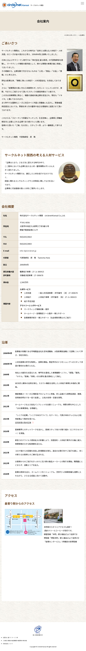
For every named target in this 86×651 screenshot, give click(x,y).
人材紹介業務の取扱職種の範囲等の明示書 (15, 640)
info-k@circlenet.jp (28, 250)
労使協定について (8, 643)
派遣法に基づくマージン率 (10, 637)
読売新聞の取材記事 (23, 422)
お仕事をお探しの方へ (70, 35)
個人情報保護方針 (38, 635)
